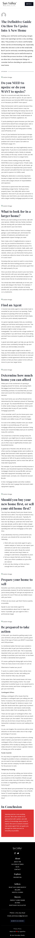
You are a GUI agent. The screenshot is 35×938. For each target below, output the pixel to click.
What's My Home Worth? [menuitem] (17, 887)
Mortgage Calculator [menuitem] (17, 905)
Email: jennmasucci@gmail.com (17, 916)
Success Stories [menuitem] (17, 864)
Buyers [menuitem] (17, 902)
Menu (30, 4)
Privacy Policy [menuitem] (17, 928)
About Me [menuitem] (17, 861)
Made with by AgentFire (17, 931)
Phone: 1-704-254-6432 (17, 913)
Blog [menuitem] (17, 867)
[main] (17, 425)
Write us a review (18, 921)
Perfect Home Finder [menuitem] (17, 900)
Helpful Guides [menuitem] (17, 892)
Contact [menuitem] (17, 869)
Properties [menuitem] (18, 877)
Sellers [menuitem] (17, 889)
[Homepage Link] (10, 4)
